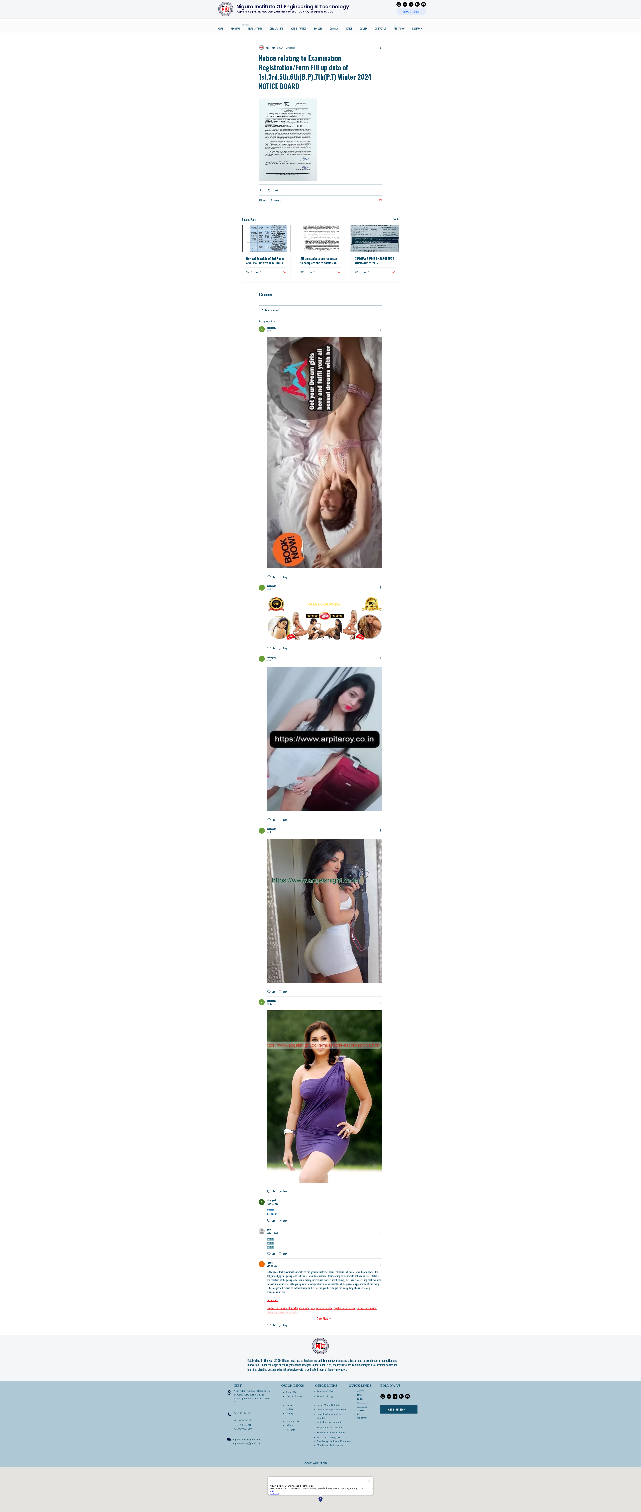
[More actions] (380, 48)
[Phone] (229, 1414)
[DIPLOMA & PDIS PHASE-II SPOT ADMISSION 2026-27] (375, 238)
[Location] (229, 1392)
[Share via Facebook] (260, 190)
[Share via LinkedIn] (276, 190)
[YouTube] (423, 4)
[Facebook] (405, 4)
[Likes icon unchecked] (269, 577)
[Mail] (229, 1439)
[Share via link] (284, 190)
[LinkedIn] (417, 4)
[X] (411, 4)
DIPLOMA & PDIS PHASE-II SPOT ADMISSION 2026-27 (374, 260)
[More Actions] (380, 329)
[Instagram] (398, 4)
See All (396, 219)
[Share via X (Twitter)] (268, 190)
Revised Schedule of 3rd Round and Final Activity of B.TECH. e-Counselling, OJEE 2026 (265, 260)
